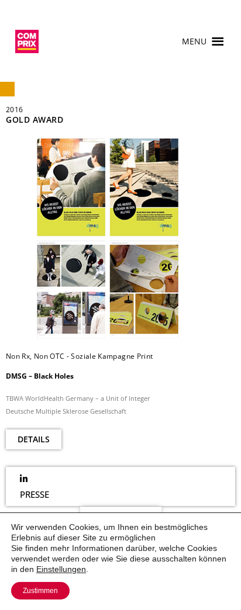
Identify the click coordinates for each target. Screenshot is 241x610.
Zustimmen (40, 591)
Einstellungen (61, 569)
